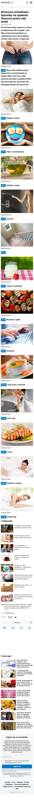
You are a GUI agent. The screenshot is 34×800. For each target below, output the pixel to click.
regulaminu (25, 761)
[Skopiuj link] (21, 628)
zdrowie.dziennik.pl (13, 7)
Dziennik (3, 7)
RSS (17, 789)
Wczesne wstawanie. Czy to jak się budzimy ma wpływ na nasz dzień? (23, 596)
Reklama (20, 782)
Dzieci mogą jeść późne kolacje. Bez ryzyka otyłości (23, 536)
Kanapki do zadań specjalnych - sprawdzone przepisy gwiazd (22, 567)
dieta (10, 617)
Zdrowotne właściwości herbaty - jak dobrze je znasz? (21, 557)
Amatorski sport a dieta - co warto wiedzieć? (23, 586)
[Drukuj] (13, 628)
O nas (13, 782)
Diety (21, 7)
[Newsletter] (4, 628)
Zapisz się (17, 766)
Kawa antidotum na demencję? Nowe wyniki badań (22, 547)
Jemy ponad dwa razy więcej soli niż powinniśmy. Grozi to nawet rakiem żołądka (23, 577)
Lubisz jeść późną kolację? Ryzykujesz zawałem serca (23, 527)
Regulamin (9, 784)
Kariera (26, 782)
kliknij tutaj (21, 776)
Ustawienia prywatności (22, 786)
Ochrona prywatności (21, 784)
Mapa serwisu (8, 786)
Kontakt (7, 782)
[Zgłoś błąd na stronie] (29, 628)
